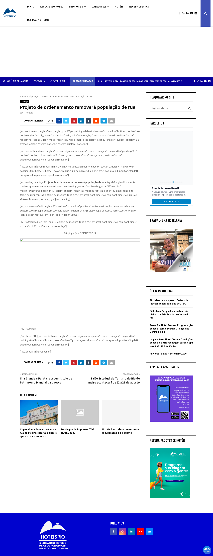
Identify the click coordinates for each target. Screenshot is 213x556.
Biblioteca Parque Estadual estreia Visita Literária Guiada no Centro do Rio (169, 314)
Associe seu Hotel (51, 6)
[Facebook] (180, 13)
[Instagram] (184, 13)
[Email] (197, 13)
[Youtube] (192, 13)
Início (30, 6)
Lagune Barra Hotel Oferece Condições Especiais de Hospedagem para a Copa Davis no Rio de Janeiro (171, 342)
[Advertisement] (106, 51)
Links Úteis (76, 6)
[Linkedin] (188, 13)
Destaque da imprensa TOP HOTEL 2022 (77, 431)
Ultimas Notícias (38, 20)
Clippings (24, 101)
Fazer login (58, 81)
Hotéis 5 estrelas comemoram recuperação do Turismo (120, 431)
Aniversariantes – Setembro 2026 (168, 353)
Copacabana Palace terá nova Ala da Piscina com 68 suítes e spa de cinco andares (38, 433)
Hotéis (119, 6)
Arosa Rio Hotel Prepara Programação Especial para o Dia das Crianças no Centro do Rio (171, 328)
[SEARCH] (189, 108)
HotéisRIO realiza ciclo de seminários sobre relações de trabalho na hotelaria (146, 81)
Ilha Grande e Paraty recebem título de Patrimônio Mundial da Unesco (46, 380)
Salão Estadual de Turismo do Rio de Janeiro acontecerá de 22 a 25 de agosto (113, 380)
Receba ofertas (139, 6)
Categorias (99, 6)
